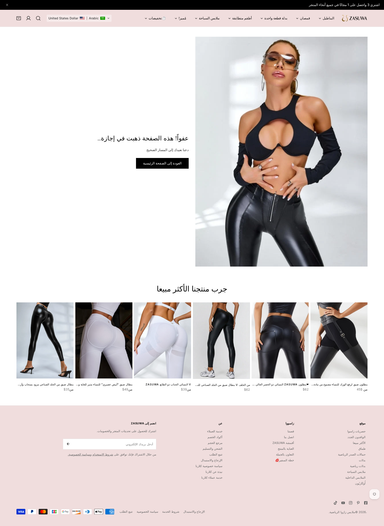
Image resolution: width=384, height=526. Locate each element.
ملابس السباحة (356, 471)
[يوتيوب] (343, 503)
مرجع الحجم (215, 443)
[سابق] (6, 341)
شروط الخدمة (170, 511)
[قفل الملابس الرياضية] (354, 18)
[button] (79, 18)
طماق (362, 448)
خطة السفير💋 (284, 460)
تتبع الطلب (215, 454)
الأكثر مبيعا (359, 443)
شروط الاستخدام (102, 454)
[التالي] (378, 341)
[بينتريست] (358, 503)
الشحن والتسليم (212, 448)
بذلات (362, 460)
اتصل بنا (289, 437)
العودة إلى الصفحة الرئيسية (162, 163)
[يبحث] (38, 18)
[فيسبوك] (366, 503)
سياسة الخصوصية (147, 511)
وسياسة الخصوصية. (80, 454)
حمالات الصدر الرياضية (352, 454)
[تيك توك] (335, 503)
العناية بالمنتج (286, 448)
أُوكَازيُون (360, 483)
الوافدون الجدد (357, 437)
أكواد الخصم (215, 437)
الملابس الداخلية (355, 477)
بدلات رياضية (358, 466)
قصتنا (291, 431)
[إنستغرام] (350, 503)
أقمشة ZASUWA (283, 443)
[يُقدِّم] (67, 444)
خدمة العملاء (214, 431)
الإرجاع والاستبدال (194, 511)
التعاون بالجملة (285, 454)
